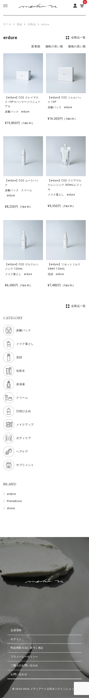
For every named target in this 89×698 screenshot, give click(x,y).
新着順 (35, 46)
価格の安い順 (54, 46)
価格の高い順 (77, 46)
